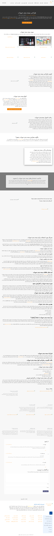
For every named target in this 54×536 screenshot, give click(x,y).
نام (48, 483)
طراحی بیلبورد (40, 521)
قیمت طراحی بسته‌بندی (7, 297)
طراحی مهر (24, 517)
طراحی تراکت (40, 519)
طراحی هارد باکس (7, 515)
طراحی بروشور (32, 515)
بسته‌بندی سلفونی (49, 261)
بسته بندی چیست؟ (15, 428)
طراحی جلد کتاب (23, 519)
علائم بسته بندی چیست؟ (14, 391)
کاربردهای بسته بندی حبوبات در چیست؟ (45, 200)
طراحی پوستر (40, 517)
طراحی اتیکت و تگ (15, 517)
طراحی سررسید (23, 521)
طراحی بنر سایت (15, 519)
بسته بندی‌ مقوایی (37, 250)
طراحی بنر (32, 519)
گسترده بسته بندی (32, 404)
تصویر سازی (8, 521)
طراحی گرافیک (40, 515)
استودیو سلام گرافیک (13, 18)
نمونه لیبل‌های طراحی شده (46, 364)
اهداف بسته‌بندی (6, 99)
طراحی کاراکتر (24, 515)
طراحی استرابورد (7, 519)
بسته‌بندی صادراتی (20, 139)
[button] (39, 198)
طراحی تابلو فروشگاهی (14, 521)
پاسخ (45, 450)
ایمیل (48, 487)
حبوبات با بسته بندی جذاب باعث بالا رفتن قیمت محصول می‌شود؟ (41, 198)
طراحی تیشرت (15, 515)
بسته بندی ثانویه (49, 428)
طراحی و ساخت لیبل (49, 362)
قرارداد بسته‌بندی (20, 356)
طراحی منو (32, 517)
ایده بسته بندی (46, 274)
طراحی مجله (8, 517)
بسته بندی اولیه (46, 373)
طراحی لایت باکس (31, 521)
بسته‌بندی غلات (18, 98)
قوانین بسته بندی (30, 180)
